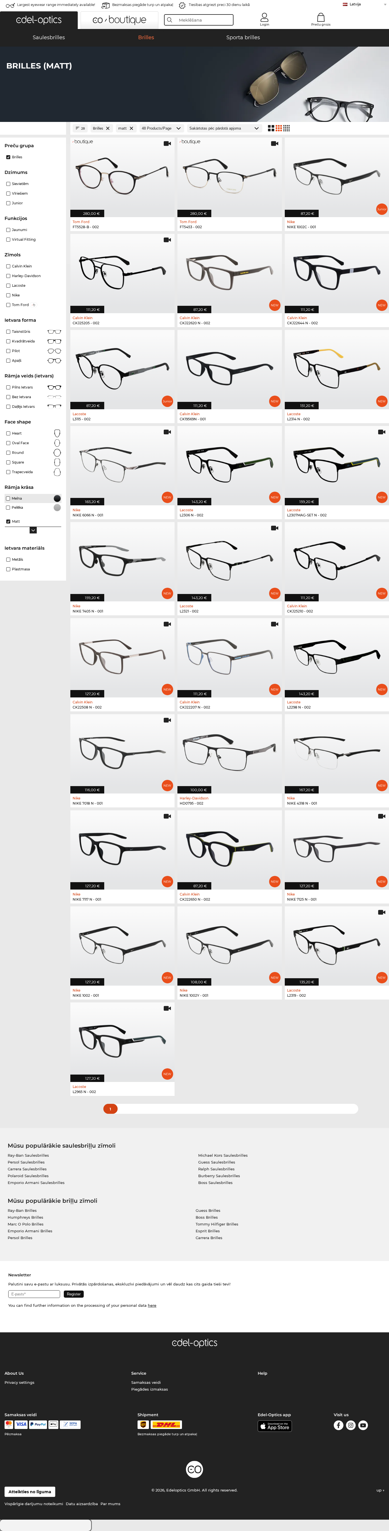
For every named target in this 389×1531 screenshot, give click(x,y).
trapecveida (22, 472)
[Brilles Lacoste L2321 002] (229, 558)
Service (138, 1373)
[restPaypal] (38, 1424)
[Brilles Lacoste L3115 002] (122, 366)
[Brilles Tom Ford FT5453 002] (229, 174)
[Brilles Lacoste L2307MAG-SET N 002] (337, 462)
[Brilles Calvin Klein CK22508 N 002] (122, 654)
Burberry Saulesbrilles (219, 1175)
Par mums (110, 1503)
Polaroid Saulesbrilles (28, 1175)
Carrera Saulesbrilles (27, 1169)
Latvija (355, 4)
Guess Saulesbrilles (216, 1162)
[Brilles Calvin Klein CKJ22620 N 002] (229, 270)
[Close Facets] (33, 128)
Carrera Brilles (209, 1237)
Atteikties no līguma (30, 1491)
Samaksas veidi (146, 1382)
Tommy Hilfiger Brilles (217, 1224)
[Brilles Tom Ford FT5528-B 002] (122, 174)
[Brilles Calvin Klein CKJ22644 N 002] (337, 270)
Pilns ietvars (22, 387)
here (152, 1305)
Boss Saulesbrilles (215, 1182)
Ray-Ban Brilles (22, 1210)
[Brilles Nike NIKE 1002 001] (122, 943)
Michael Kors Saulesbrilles (223, 1155)
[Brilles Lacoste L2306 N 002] (229, 462)
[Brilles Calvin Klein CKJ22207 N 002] (229, 654)
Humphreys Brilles (25, 1217)
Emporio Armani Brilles (30, 1231)
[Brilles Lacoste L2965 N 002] (122, 1039)
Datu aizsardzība (82, 1503)
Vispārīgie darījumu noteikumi (34, 1503)
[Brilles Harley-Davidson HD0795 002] (229, 751)
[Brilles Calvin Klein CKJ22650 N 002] (229, 847)
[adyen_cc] (9, 1424)
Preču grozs (321, 24)
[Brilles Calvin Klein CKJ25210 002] (337, 558)
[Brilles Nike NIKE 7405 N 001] (122, 558)
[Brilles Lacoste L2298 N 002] (337, 654)
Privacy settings (19, 1382)
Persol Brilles (20, 1237)
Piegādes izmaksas (149, 1389)
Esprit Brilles (208, 1231)
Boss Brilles (207, 1217)
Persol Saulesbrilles (26, 1162)
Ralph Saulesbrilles (216, 1169)
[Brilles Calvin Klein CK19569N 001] (229, 366)
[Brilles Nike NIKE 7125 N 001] (337, 847)
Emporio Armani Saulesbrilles (36, 1182)
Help (262, 1373)
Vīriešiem (20, 193)
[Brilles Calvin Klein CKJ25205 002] (122, 270)
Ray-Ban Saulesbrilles (28, 1155)
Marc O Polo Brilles (26, 1224)
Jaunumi (19, 230)
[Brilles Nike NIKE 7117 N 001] (122, 847)
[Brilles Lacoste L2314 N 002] (337, 366)
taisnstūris (21, 331)
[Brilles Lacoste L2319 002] (337, 943)
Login (264, 24)
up (379, 1490)
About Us (14, 1373)
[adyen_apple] (53, 1424)
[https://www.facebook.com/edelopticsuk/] (338, 1426)
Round (18, 452)
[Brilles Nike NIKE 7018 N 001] (122, 751)
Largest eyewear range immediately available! (56, 5)
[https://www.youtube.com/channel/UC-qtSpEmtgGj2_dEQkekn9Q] (363, 1426)
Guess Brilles (208, 1210)
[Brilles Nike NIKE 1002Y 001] (229, 943)
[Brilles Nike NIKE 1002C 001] (337, 174)
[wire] (70, 1424)
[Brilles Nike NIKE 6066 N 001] (122, 462)
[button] (39, 20)
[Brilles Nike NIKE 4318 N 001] (337, 751)
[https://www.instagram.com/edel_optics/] (351, 1426)
